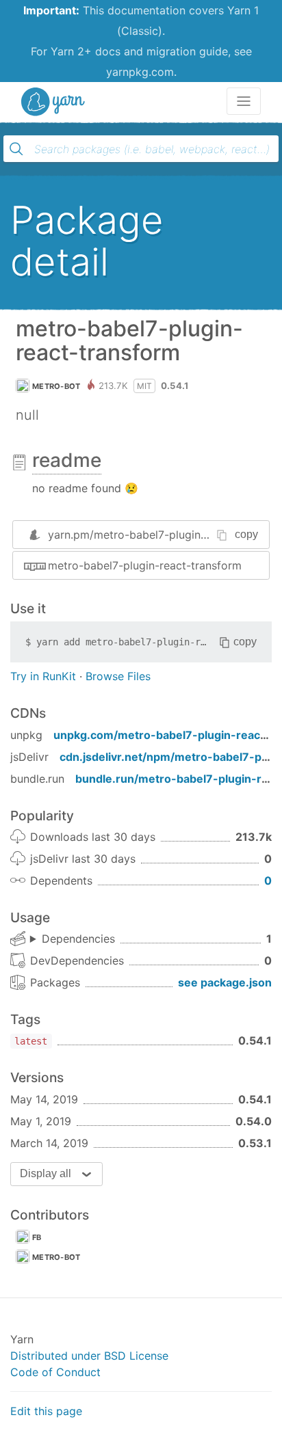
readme (66, 460)
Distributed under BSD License (89, 1355)
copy (246, 534)
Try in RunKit (43, 676)
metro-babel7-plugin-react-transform (145, 565)
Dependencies (78, 938)
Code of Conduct (55, 1372)
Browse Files (118, 676)
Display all (45, 1173)
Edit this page (46, 1411)
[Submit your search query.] (16, 149)
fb (37, 1237)
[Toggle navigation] (244, 101)
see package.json (225, 982)
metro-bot (56, 386)
